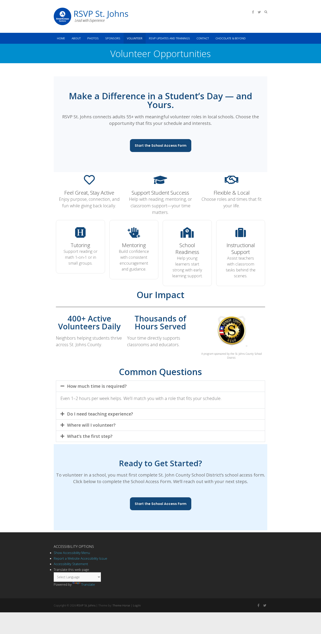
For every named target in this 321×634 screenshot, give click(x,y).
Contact (203, 38)
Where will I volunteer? (91, 425)
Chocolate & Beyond (231, 38)
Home (61, 38)
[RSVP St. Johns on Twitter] (259, 12)
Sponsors (112, 38)
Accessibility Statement (71, 564)
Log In (137, 605)
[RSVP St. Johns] (91, 16)
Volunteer (134, 38)
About (76, 38)
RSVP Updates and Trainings (169, 38)
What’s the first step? (89, 436)
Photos (93, 38)
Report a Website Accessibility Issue (80, 558)
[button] (160, 386)
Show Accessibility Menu (72, 552)
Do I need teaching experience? (100, 414)
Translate (88, 584)
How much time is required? (97, 386)
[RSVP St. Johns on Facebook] (252, 12)
